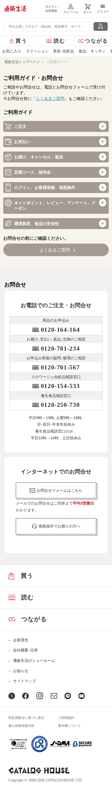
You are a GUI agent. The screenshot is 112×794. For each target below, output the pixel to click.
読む (60, 41)
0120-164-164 (60, 329)
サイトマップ (24, 681)
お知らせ (20, 671)
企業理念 (20, 640)
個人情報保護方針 (21, 726)
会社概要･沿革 (25, 650)
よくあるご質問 (50, 98)
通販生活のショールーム (34, 660)
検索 (100, 27)
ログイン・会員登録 (52, 8)
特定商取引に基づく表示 (26, 718)
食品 (82, 51)
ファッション (37, 51)
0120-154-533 (60, 386)
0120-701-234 (60, 348)
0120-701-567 (60, 367)
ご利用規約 (66, 718)
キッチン (98, 51)
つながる (96, 41)
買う (21, 41)
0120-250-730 (60, 404)
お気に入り (11, 51)
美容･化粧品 (63, 51)
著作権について (69, 726)
